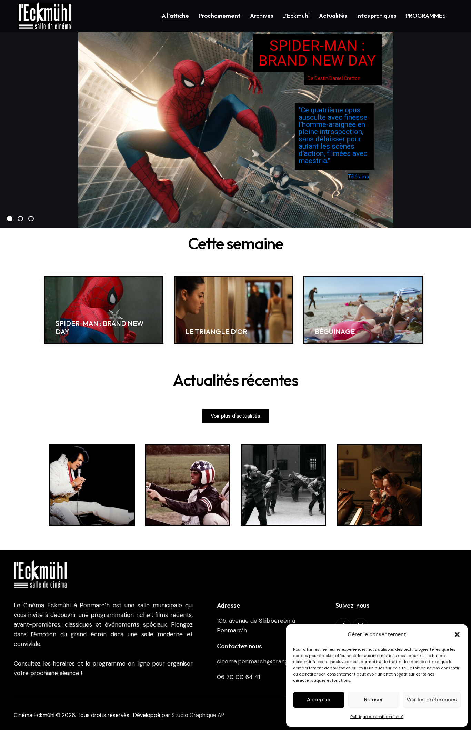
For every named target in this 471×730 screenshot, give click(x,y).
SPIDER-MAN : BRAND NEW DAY (100, 327)
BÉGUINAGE (334, 332)
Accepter (319, 699)
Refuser (373, 699)
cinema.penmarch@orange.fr (257, 661)
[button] (457, 634)
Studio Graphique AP (198, 715)
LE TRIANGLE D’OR (216, 332)
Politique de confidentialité (376, 716)
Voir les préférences (432, 699)
